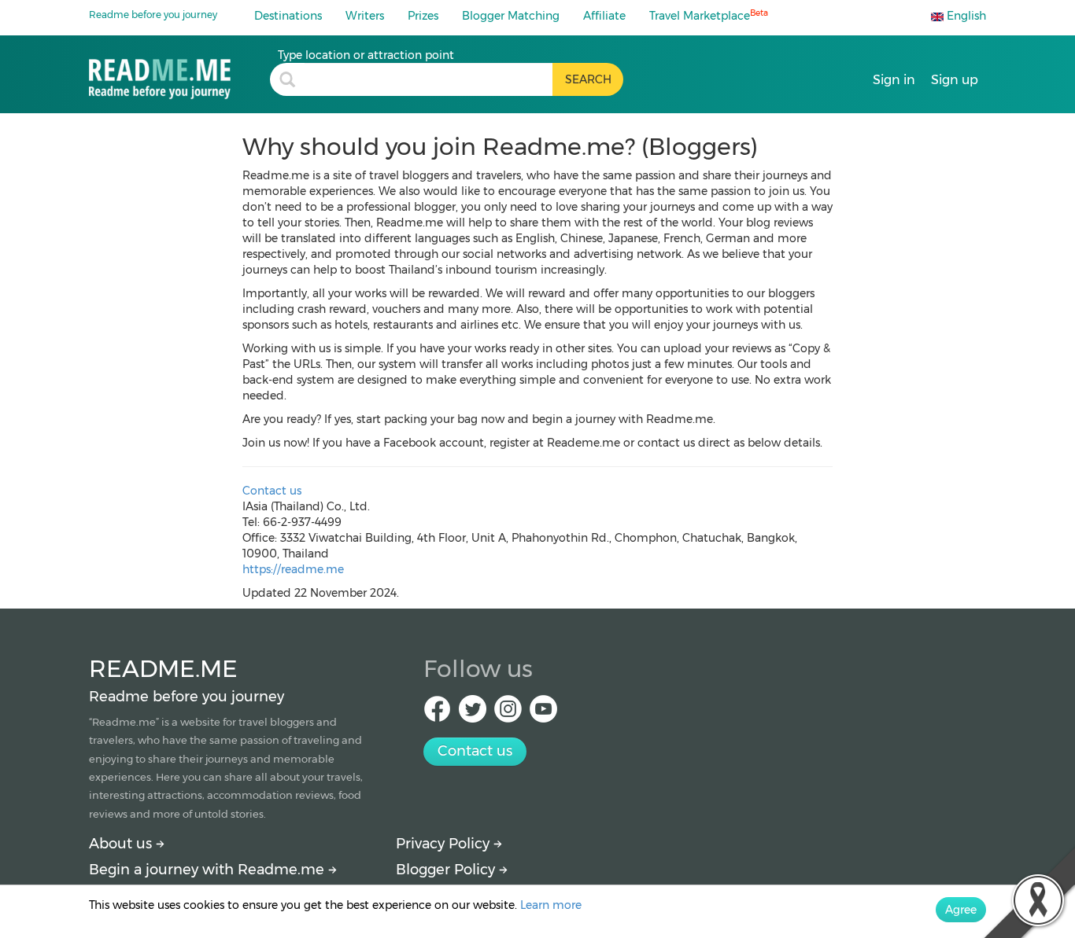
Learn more (551, 905)
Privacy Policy (444, 843)
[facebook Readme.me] (437, 714)
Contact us (271, 491)
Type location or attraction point (366, 55)
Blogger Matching (511, 16)
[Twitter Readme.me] (472, 714)
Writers (364, 16)
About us (122, 843)
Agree (961, 910)
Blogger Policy (447, 869)
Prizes (423, 16)
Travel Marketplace (708, 15)
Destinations (288, 16)
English (965, 16)
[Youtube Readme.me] (543, 714)
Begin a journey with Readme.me (208, 869)
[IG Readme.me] (508, 714)
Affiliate (604, 16)
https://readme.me (293, 569)
